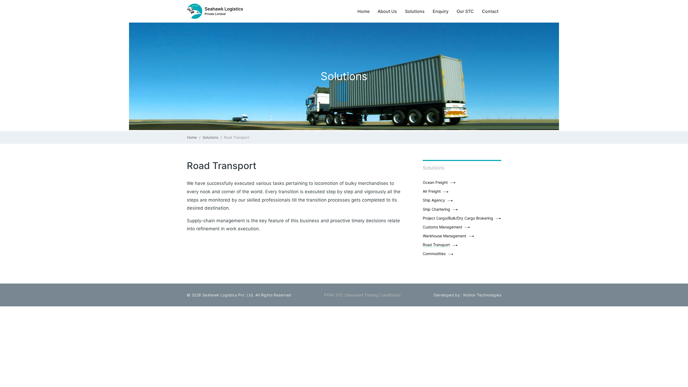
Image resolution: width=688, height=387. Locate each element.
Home (364, 11)
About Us (387, 11)
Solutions (415, 11)
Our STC (465, 11)
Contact (490, 11)
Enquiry (441, 11)
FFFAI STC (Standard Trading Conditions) (362, 295)
